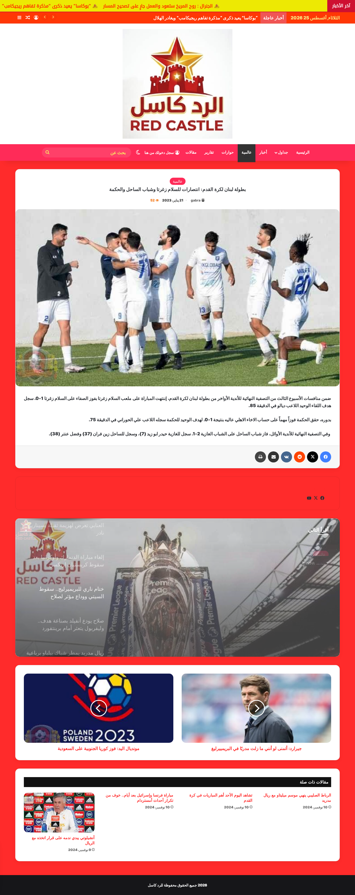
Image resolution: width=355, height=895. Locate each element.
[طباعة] (260, 456)
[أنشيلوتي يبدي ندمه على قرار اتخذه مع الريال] (59, 812)
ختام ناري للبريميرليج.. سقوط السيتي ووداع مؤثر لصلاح (278, 568)
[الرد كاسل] (177, 84)
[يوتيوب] (309, 498)
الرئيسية (303, 152)
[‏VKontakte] (286, 456)
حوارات (228, 152)
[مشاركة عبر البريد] (273, 456)
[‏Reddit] (299, 456)
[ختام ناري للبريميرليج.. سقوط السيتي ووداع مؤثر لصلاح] (177, 587)
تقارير (209, 152)
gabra (196, 200)
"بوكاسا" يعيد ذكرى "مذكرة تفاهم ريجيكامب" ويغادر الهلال (103, 6)
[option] (177, 587)
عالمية (247, 152)
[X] (312, 456)
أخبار (263, 152)
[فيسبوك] (325, 456)
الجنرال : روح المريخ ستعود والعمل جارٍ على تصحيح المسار (228, 6)
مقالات (191, 152)
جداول (283, 152)
